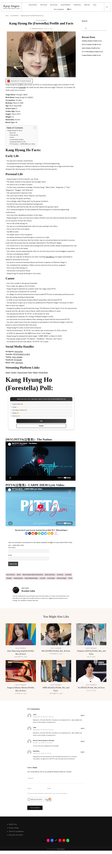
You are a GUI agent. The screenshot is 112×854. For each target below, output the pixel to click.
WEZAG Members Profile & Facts (91, 44)
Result (41, 426)
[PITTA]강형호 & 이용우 (21, 354)
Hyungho (9, 578)
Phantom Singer (61, 578)
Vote (41, 421)
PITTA (70, 578)
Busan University (50, 574)
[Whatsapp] (39, 533)
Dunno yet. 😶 (16, 416)
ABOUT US (13, 824)
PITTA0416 (18, 360)
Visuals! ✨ (15, 407)
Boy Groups (53, 5)
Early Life (13, 133)
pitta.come (19, 351)
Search (84, 21)
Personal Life (14, 135)
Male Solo (87, 5)
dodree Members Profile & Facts (91, 48)
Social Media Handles (16, 139)
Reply (83, 715)
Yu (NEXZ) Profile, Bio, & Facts (91, 687)
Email (10, 555)
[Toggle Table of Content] (34, 127)
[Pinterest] (36, 533)
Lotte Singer (51, 578)
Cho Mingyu (50, 257)
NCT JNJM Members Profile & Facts (92, 51)
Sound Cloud (22, 372)
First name (11, 548)
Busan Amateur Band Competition (33, 574)
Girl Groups (43, 5)
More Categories (59, 9)
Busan (18, 574)
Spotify (14, 372)
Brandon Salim (37, 28)
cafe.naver (19, 363)
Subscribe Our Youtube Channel (21, 81)
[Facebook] (26, 533)
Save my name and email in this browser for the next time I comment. (48, 793)
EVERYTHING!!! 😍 (17, 404)
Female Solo (77, 5)
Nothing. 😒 (15, 413)
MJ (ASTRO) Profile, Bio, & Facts (56, 651)
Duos (94, 5)
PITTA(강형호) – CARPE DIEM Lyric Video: (23, 144)
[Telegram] (45, 533)
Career (12, 137)
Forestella (22, 87)
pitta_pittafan (17, 357)
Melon (35, 372)
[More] (52, 533)
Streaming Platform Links (18, 142)
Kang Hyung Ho (18, 578)
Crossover (60, 574)
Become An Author (16, 835)
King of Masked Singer (31, 578)
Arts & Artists (11, 574)
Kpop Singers (11, 6)
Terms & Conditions (16, 831)
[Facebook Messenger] (42, 533)
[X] (29, 533)
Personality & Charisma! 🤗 (19, 410)
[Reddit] (32, 533)
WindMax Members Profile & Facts (92, 41)
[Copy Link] (48, 533)
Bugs (30, 372)
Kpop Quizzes (33, 5)
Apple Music (43, 372)
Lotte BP (42, 578)
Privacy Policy (14, 828)
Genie (8, 372)
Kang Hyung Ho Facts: (15, 130)
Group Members (65, 5)
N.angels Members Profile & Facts (91, 55)
